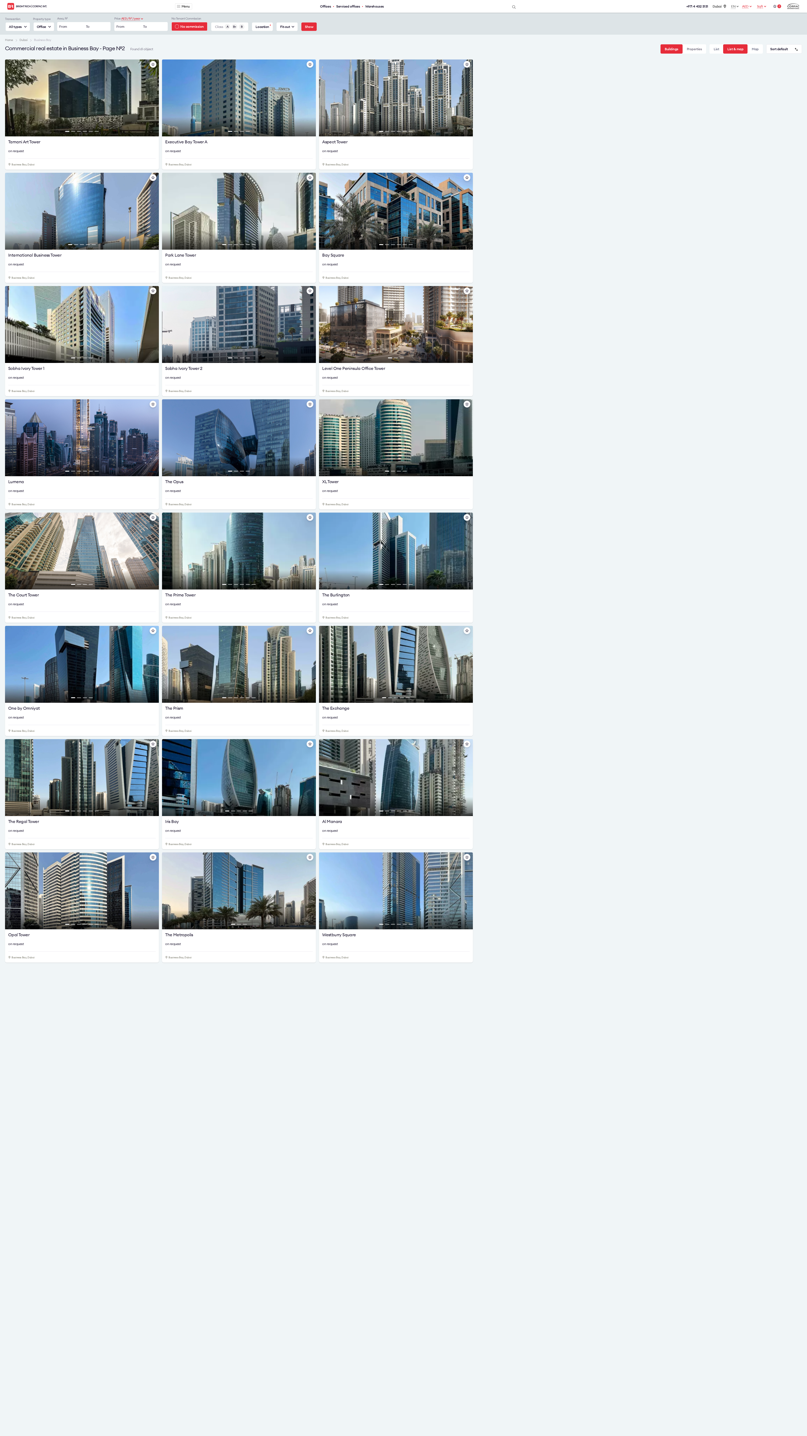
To (88, 26)
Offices (325, 6)
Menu (186, 6)
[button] (11, 99)
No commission (192, 26)
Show (309, 27)
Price (117, 18)
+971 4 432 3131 (697, 6)
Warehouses (374, 6)
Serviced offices (348, 6)
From (63, 26)
